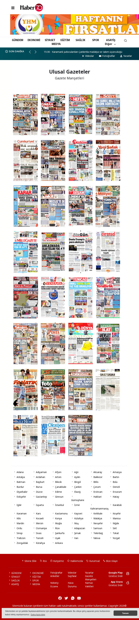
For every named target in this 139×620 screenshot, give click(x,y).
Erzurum (117, 491)
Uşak (57, 538)
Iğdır (19, 505)
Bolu (115, 482)
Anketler (54, 576)
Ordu (19, 528)
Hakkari (97, 496)
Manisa (117, 518)
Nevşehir (98, 523)
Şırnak (77, 533)
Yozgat (116, 538)
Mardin (20, 523)
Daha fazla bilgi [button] (38, 615)
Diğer (108, 44)
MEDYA (56, 44)
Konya (58, 518)
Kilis (19, 518)
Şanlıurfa (59, 533)
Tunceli (39, 538)
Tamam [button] (125, 613)
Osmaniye (41, 528)
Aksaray (97, 472)
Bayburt (40, 482)
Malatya (97, 518)
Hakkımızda (76, 561)
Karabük (117, 505)
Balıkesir (97, 477)
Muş (76, 523)
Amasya (117, 472)
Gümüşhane (77, 500)
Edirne (58, 491)
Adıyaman (41, 472)
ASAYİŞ (110, 40)
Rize (57, 528)
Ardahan (40, 477)
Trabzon (21, 538)
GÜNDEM (17, 40)
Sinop (20, 533)
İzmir (77, 505)
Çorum (97, 486)
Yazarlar (127, 55)
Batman (21, 482)
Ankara (59, 543)
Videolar (89, 55)
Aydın (77, 477)
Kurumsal (94, 561)
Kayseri (78, 513)
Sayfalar (72, 576)
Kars (38, 513)
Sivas (39, 533)
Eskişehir (21, 496)
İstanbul (59, 505)
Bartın (116, 477)
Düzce (39, 491)
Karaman (22, 513)
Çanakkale (60, 486)
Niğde (116, 523)
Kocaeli (40, 518)
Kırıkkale (97, 513)
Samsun (97, 528)
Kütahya (78, 518)
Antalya (21, 477)
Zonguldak (22, 543)
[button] (31, 53)
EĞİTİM (65, 40)
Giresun (59, 496)
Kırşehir (117, 513)
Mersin (39, 523)
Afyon (58, 472)
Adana (20, 472)
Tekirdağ (98, 533)
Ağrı (76, 472)
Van (76, 538)
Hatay (116, 496)
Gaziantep (41, 496)
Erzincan (97, 491)
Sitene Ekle (30, 561)
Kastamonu (61, 513)
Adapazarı (79, 528)
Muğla (58, 523)
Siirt (115, 528)
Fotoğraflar (108, 55)
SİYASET (50, 40)
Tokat (116, 533)
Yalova (96, 538)
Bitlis (95, 482)
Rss (44, 561)
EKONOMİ (34, 40)
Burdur (20, 486)
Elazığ (77, 491)
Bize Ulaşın (111, 561)
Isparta (40, 505)
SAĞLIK (80, 40)
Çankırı (78, 486)
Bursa (39, 486)
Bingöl (77, 482)
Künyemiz (58, 561)
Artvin (58, 477)
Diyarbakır (22, 491)
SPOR (95, 40)
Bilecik (58, 482)
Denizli (116, 486)
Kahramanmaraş (99, 508)
